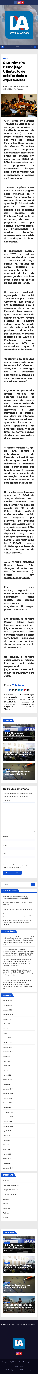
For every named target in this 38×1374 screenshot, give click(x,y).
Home (16, 1366)
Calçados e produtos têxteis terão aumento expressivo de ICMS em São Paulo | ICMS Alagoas (17, 961)
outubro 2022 (7, 1010)
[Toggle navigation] (17, 47)
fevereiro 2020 (7, 1103)
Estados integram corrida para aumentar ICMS (18, 772)
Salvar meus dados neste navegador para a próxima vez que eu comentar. (16, 866)
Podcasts (6, 1213)
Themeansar (32, 1362)
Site (4, 853)
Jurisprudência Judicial (10, 1190)
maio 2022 (6, 1028)
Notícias (6, 58)
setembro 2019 (8, 1126)
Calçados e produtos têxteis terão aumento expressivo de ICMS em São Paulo (18, 942)
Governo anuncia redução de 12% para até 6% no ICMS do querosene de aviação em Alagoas (10, 702)
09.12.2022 (9, 1310)
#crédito (17, 86)
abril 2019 (6, 1149)
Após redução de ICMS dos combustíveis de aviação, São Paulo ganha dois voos (18, 986)
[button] (31, 47)
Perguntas (6, 1208)
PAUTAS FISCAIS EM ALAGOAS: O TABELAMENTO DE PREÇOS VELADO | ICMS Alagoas (18, 951)
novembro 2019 (8, 1117)
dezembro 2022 (8, 1000)
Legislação (6, 1199)
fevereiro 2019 (7, 1158)
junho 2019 (6, 1140)
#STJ (14, 89)
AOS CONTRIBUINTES (11, 1185)
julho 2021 (6, 1061)
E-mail (5, 845)
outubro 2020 (7, 1098)
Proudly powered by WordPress (10, 1362)
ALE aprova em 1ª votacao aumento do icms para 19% (18, 753)
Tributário (18, 685)
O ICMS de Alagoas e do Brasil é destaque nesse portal (19, 1370)
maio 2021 (6, 1070)
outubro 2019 (7, 1121)
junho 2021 (6, 1066)
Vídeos (5, 1217)
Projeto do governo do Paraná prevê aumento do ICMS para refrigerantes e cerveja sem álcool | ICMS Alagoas (18, 938)
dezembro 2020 (8, 1089)
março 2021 (7, 1075)
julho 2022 (6, 1024)
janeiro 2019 (7, 1163)
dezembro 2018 (8, 1168)
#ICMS (5, 89)
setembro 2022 (8, 1014)
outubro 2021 (7, 1047)
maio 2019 (6, 1145)
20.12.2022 (9, 1250)
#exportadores (25, 86)
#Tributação (20, 89)
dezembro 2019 (8, 1112)
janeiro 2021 (7, 1084)
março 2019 (7, 1154)
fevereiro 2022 (7, 1042)
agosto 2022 (7, 1019)
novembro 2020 (8, 1093)
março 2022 (7, 1038)
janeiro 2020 (7, 1107)
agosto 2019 (7, 1131)
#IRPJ (10, 89)
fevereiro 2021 (7, 1079)
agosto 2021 (7, 1056)
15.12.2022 (9, 1270)
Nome (5, 836)
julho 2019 (6, 1135)
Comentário (7, 800)
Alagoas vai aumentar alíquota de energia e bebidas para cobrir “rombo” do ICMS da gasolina (17, 922)
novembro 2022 (8, 1005)
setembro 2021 (8, 1052)
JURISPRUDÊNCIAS (10, 1194)
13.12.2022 (9, 1290)
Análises (6, 1180)
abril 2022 (6, 1033)
